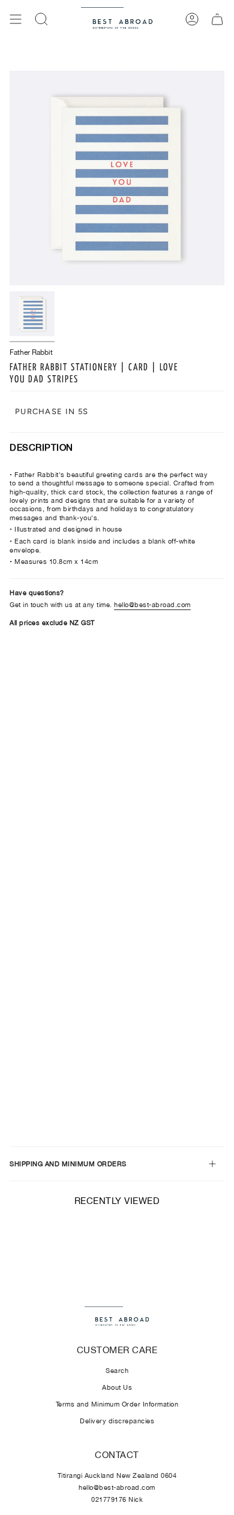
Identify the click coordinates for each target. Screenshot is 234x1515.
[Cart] (217, 19)
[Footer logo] (117, 1317)
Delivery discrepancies (117, 1421)
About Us (117, 1387)
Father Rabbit (31, 352)
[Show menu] (16, 19)
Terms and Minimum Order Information (117, 1404)
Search (117, 1370)
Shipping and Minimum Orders (68, 1163)
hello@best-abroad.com (152, 604)
